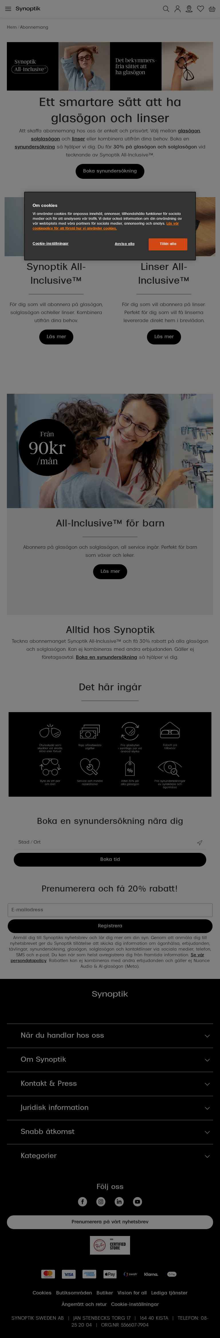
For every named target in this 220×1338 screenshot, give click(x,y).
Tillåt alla (168, 244)
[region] (110, 226)
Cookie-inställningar (50, 244)
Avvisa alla (124, 244)
